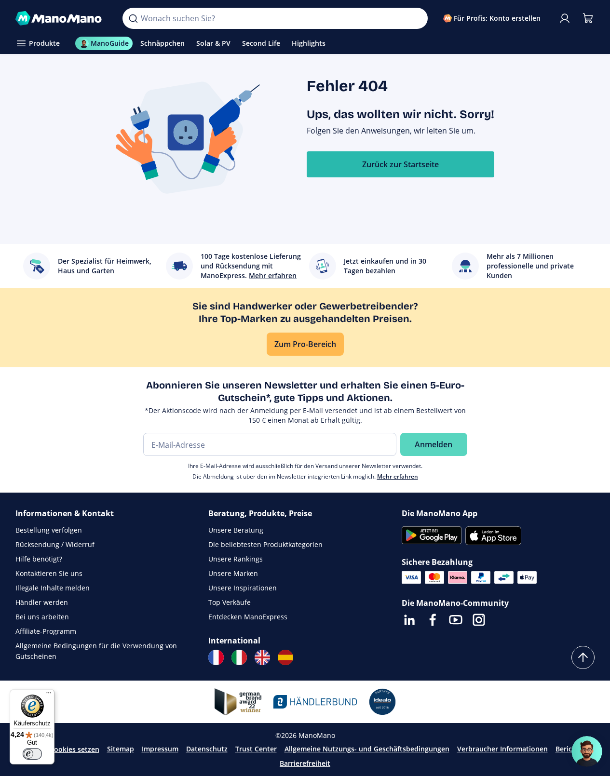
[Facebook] (432, 620)
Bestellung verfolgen (48, 530)
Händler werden (41, 602)
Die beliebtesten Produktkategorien (265, 544)
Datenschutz (207, 748)
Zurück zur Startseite (400, 164)
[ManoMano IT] (239, 657)
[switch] (32, 754)
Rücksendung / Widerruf (55, 544)
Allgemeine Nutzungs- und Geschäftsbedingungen (367, 748)
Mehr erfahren (397, 476)
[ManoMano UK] (262, 657)
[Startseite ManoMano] (61, 18)
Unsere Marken (233, 573)
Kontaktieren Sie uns (48, 573)
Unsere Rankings (235, 558)
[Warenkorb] (587, 18)
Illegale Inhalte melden (52, 587)
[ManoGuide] (586, 751)
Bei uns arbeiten (42, 616)
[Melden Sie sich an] (564, 18)
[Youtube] (455, 620)
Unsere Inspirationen (242, 587)
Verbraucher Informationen (502, 748)
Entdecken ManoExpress (247, 616)
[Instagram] (479, 620)
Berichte (569, 748)
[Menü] (48, 695)
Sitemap (120, 748)
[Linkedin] (409, 620)
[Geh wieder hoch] (583, 657)
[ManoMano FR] (216, 657)
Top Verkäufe (229, 602)
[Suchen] (133, 18)
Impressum (160, 748)
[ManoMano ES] (285, 657)
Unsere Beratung (235, 530)
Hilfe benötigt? (38, 558)
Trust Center (256, 748)
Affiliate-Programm (45, 631)
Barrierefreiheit (305, 763)
